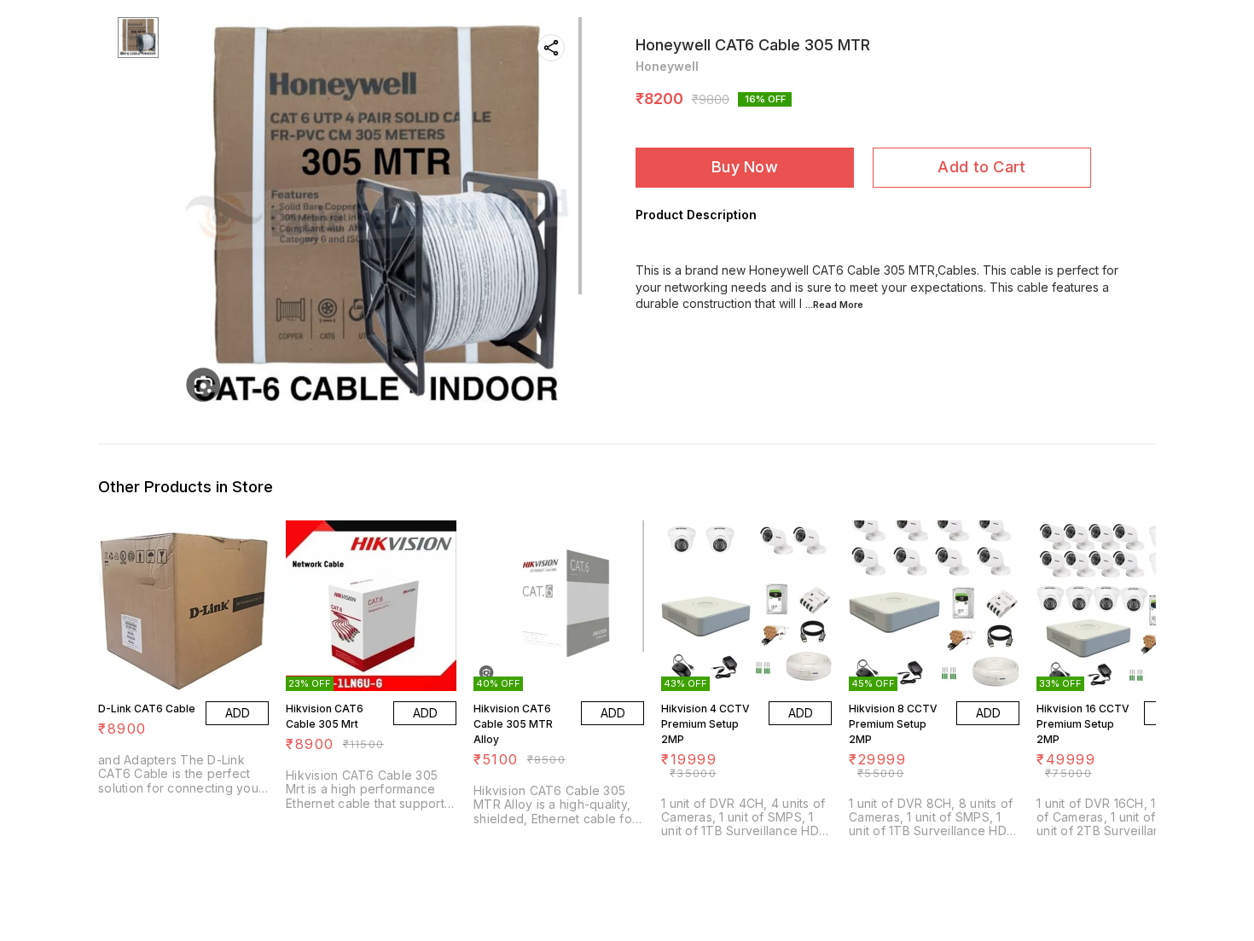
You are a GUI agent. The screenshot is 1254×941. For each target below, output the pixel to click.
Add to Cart (981, 167)
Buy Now (744, 167)
